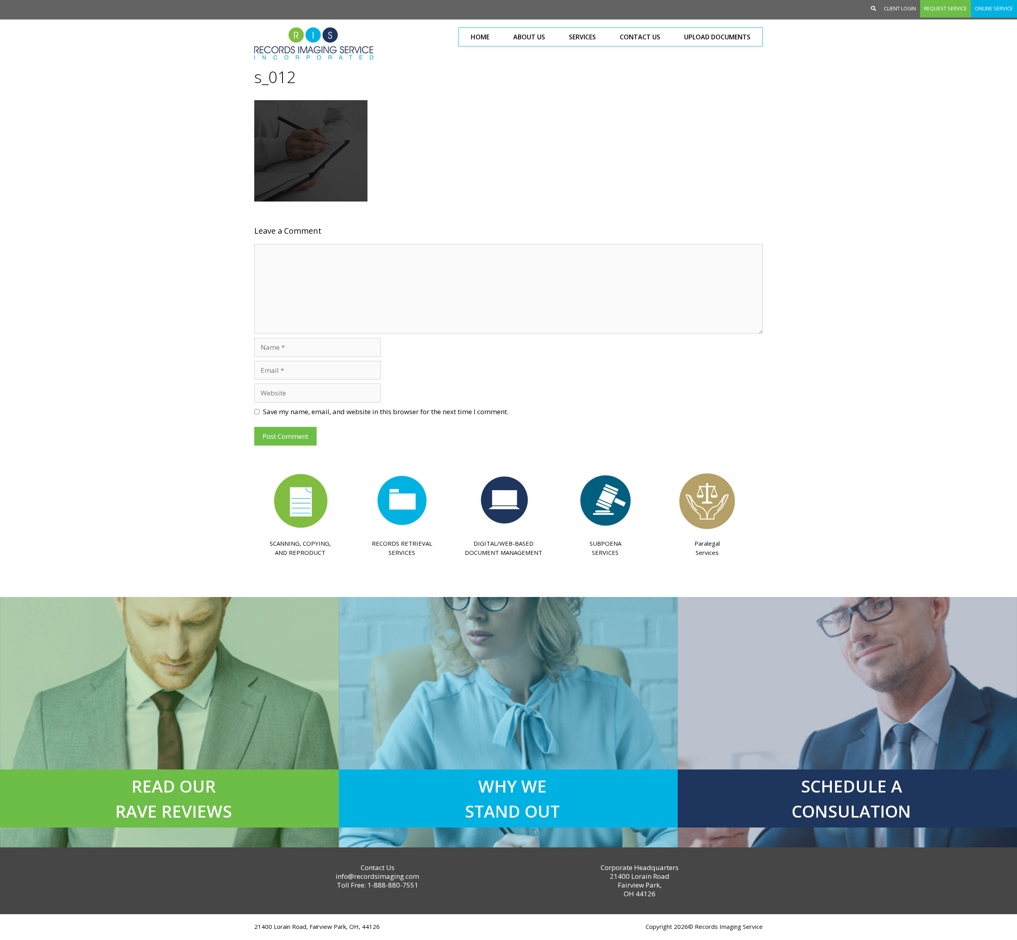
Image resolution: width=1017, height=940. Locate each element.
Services (582, 37)
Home (480, 37)
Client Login (900, 8)
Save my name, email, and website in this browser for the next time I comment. (385, 411)
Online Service (994, 8)
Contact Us (640, 37)
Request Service (945, 8)
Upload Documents (717, 37)
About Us (529, 37)
